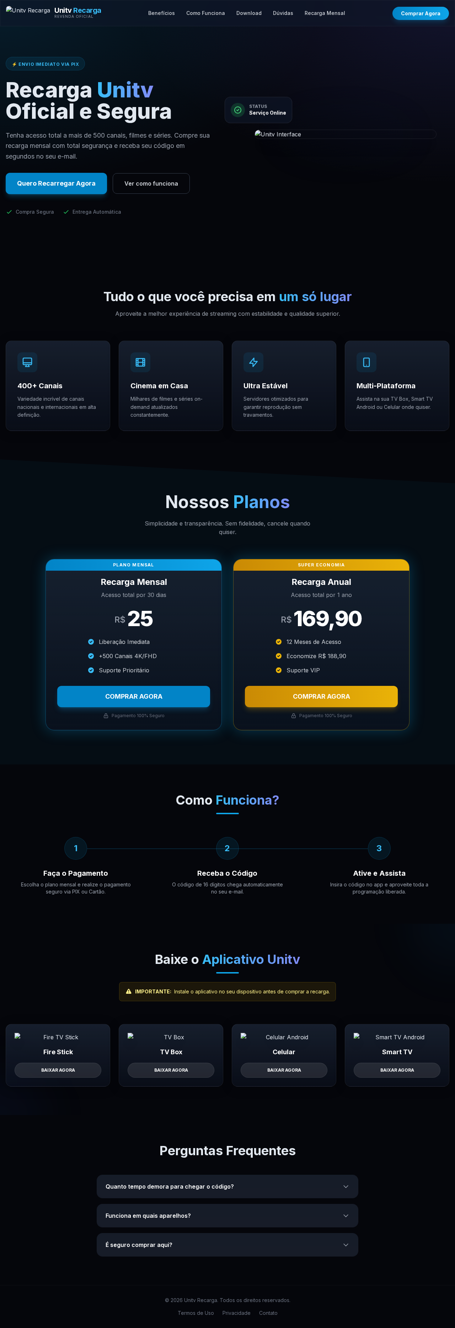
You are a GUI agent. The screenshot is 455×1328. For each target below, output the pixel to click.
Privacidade (237, 1313)
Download (249, 13)
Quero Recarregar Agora (56, 183)
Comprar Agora (420, 13)
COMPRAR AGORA (133, 696)
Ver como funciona (151, 183)
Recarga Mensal (325, 13)
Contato (268, 1313)
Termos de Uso (196, 1313)
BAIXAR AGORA (58, 1070)
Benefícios (161, 13)
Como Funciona (205, 13)
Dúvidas (283, 13)
